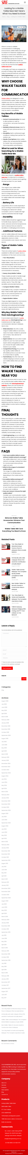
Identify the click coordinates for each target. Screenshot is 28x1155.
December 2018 (6, 954)
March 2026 (5, 716)
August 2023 (5, 813)
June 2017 (4, 994)
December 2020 (6, 888)
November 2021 (6, 854)
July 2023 (4, 816)
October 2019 (5, 929)
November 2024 (6, 766)
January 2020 (5, 923)
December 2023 (6, 801)
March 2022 (5, 841)
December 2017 (6, 982)
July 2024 (4, 779)
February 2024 (5, 795)
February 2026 (5, 720)
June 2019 (4, 938)
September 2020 (6, 898)
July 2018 (4, 963)
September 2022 (6, 823)
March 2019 (5, 948)
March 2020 (5, 916)
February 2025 (5, 757)
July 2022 (4, 829)
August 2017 (5, 991)
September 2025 (6, 735)
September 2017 (6, 988)
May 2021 (4, 873)
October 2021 (5, 857)
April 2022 (4, 838)
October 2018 (5, 957)
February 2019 (5, 951)
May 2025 (4, 748)
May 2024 (4, 785)
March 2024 (5, 791)
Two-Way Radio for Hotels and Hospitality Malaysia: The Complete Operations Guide (19, 598)
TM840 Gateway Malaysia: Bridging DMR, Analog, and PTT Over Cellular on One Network (19, 611)
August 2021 (5, 863)
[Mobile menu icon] (24, 2)
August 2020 (5, 901)
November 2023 (6, 804)
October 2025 (5, 732)
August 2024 (5, 776)
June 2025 (4, 745)
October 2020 (5, 894)
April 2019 (4, 944)
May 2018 (4, 966)
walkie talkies (22, 251)
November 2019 (6, 926)
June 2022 (4, 832)
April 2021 (4, 876)
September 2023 (6, 810)
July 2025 (4, 741)
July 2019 (4, 935)
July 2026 (4, 704)
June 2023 (4, 819)
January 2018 (5, 979)
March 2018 (5, 973)
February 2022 (5, 844)
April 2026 (4, 713)
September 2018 (6, 960)
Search (4, 676)
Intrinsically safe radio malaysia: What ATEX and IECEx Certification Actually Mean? (19, 561)
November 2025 (6, 729)
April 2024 (4, 788)
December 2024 (6, 763)
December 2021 (6, 851)
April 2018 (4, 969)
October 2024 (5, 770)
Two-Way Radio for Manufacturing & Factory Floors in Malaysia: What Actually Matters (19, 548)
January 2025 (5, 760)
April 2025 (4, 751)
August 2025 (5, 738)
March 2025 (5, 754)
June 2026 (4, 707)
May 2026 (4, 710)
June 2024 (4, 782)
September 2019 (6, 932)
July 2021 (4, 866)
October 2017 (5, 985)
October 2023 (5, 807)
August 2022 (5, 826)
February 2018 (5, 976)
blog (3, 690)
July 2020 (4, 904)
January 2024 (5, 798)
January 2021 (5, 885)
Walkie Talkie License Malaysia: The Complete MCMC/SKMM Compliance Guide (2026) (19, 574)
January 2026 (5, 723)
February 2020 (5, 919)
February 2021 (5, 882)
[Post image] (6, 547)
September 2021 (6, 860)
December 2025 (6, 726)
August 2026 (5, 701)
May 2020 (4, 910)
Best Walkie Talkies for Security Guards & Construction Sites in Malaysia (18, 586)
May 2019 (4, 941)
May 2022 (4, 835)
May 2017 (4, 998)
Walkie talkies (6, 98)
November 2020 (6, 891)
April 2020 (4, 913)
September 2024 (6, 773)
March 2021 (5, 879)
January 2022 (5, 848)
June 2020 (4, 907)
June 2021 (4, 869)
